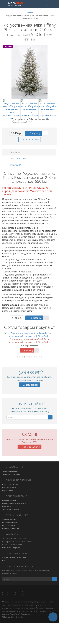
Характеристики (17, 158)
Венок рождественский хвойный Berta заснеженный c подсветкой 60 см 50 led (29, 341)
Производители (9, 500)
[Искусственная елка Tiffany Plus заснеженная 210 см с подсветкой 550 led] (29, 72)
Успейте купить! (31, 446)
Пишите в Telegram (11, 547)
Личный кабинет (9, 519)
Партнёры (6, 506)
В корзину (34, 133)
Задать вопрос (30, 384)
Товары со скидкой (10, 509)
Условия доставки (10, 471)
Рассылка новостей (11, 528)
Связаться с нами (10, 484)
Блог (4, 560)
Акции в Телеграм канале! (14, 557)
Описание (14, 152)
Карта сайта (7, 490)
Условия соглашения (11, 474)
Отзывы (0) (15, 164)
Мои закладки (8, 525)
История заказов (9, 522)
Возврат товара (9, 487)
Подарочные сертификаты (14, 503)
